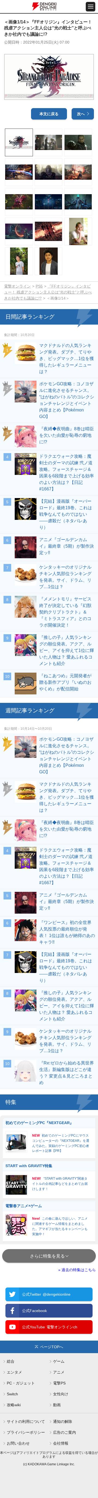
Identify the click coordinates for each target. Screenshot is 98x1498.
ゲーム (59, 1361)
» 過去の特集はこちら (77, 1270)
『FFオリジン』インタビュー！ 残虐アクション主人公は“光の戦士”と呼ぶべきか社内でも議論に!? (48, 292)
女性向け (60, 1394)
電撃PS (59, 1383)
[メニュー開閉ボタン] (90, 6)
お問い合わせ (18, 1443)
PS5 (39, 286)
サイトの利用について (26, 1421)
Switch (12, 1394)
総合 (10, 1361)
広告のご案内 (64, 1432)
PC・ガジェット (21, 1383)
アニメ (59, 1372)
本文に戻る (49, 114)
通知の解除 (62, 1421)
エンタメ (14, 1372)
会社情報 (60, 1443)
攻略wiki (14, 1405)
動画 (57, 1405)
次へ (81, 114)
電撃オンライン (17, 286)
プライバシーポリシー (26, 1432)
